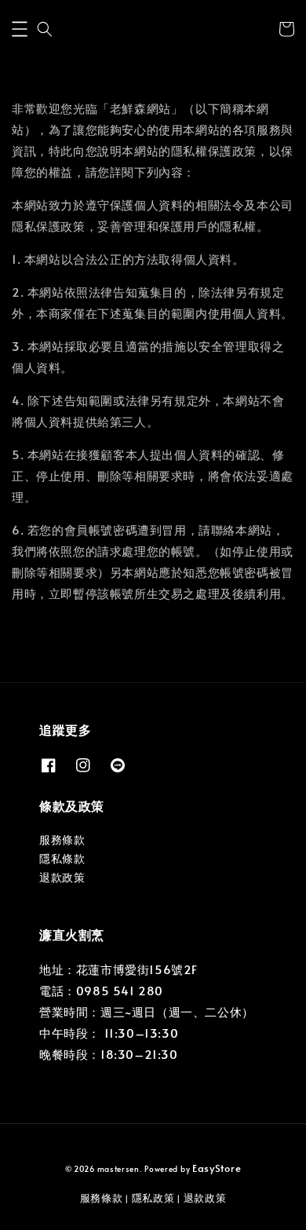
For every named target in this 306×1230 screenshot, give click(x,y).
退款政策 (62, 877)
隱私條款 (62, 858)
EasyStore (216, 1168)
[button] (19, 29)
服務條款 (62, 839)
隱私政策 (153, 1198)
